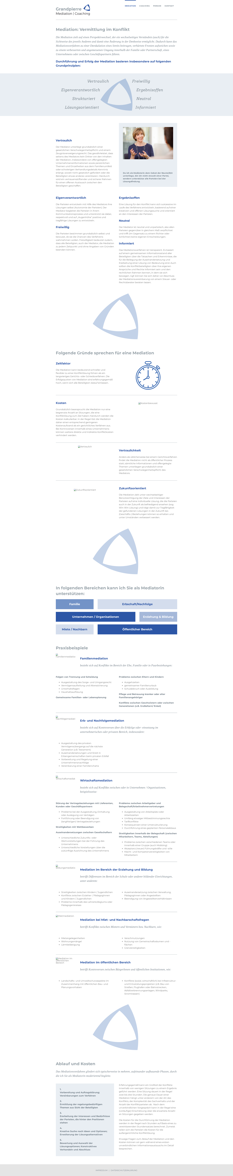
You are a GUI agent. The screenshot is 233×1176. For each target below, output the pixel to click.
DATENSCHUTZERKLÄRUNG (124, 1170)
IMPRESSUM (101, 1170)
